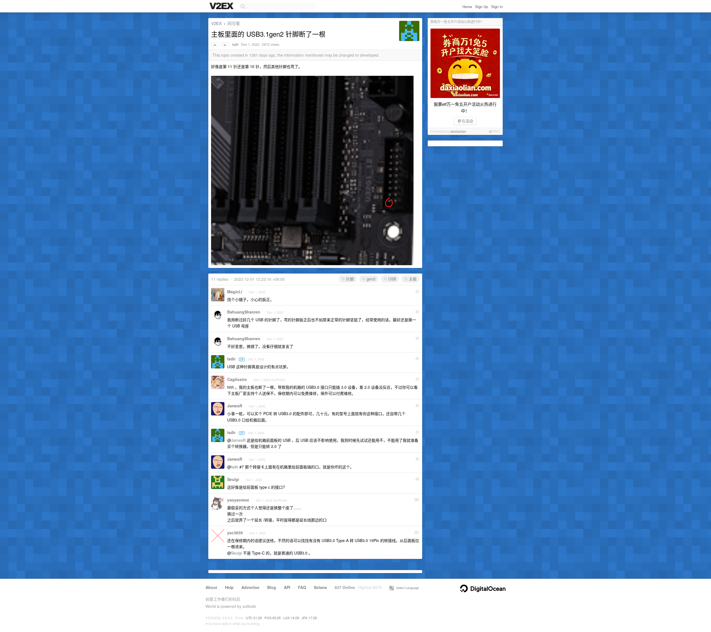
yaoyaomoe (238, 500)
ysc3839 (235, 532)
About (211, 587)
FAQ (302, 587)
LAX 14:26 (291, 617)
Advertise (250, 587)
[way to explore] (222, 6)
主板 (412, 279)
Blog (271, 587)
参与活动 (465, 121)
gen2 (370, 279)
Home (467, 6)
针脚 (349, 279)
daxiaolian (458, 131)
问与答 (233, 23)
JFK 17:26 (309, 617)
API (287, 587)
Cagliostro (237, 379)
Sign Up (481, 6)
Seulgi (233, 479)
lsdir (235, 44)
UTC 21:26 (254, 617)
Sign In (497, 6)
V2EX (216, 23)
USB (391, 279)
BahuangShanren (243, 312)
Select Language (406, 587)
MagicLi (234, 291)
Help (229, 587)
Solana (320, 587)
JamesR (234, 405)
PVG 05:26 (272, 617)
